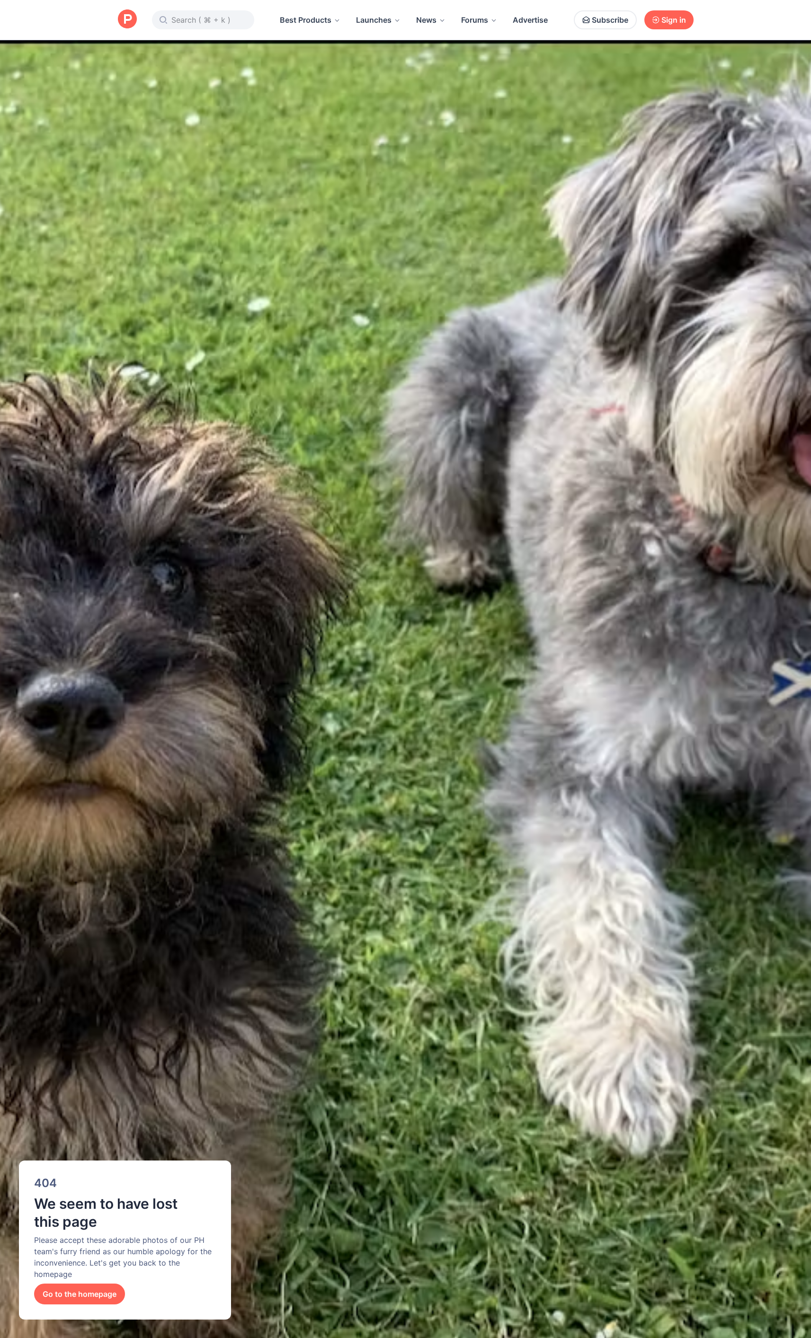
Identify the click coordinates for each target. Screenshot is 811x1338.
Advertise (530, 20)
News (426, 20)
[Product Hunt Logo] (127, 19)
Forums (474, 20)
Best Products (305, 20)
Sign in (673, 20)
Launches (374, 20)
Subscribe (610, 20)
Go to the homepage (79, 1294)
